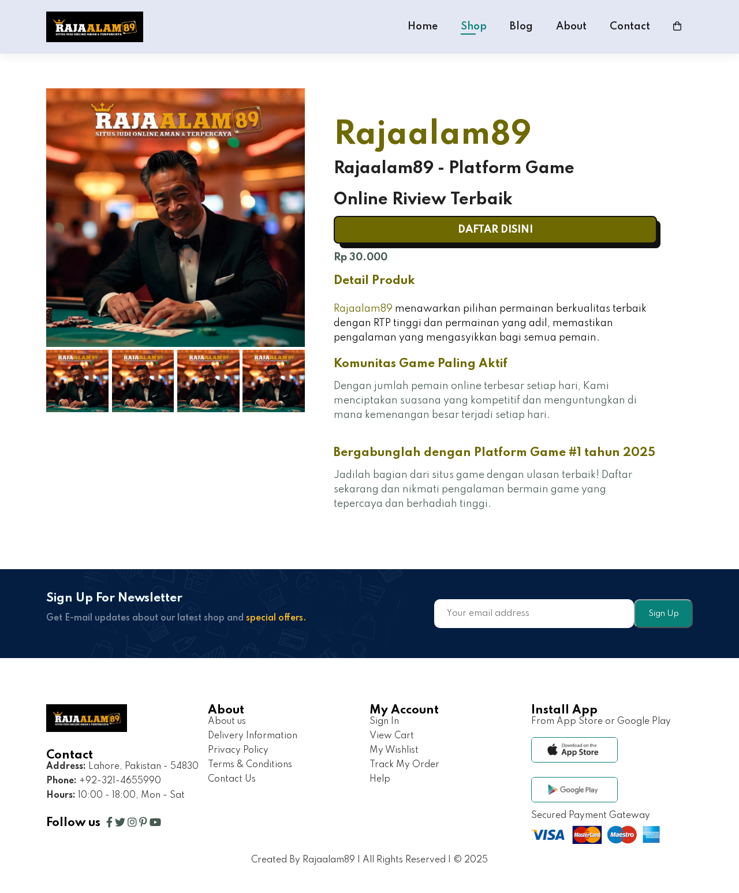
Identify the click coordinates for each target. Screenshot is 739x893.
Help (380, 779)
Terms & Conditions (250, 764)
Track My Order (404, 764)
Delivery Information (252, 736)
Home (423, 26)
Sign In (384, 721)
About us (227, 721)
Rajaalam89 (363, 309)
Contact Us (232, 779)
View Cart (392, 736)
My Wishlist (394, 750)
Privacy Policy (238, 750)
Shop (474, 26)
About (571, 26)
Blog (521, 26)
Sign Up (663, 614)
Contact (630, 26)
